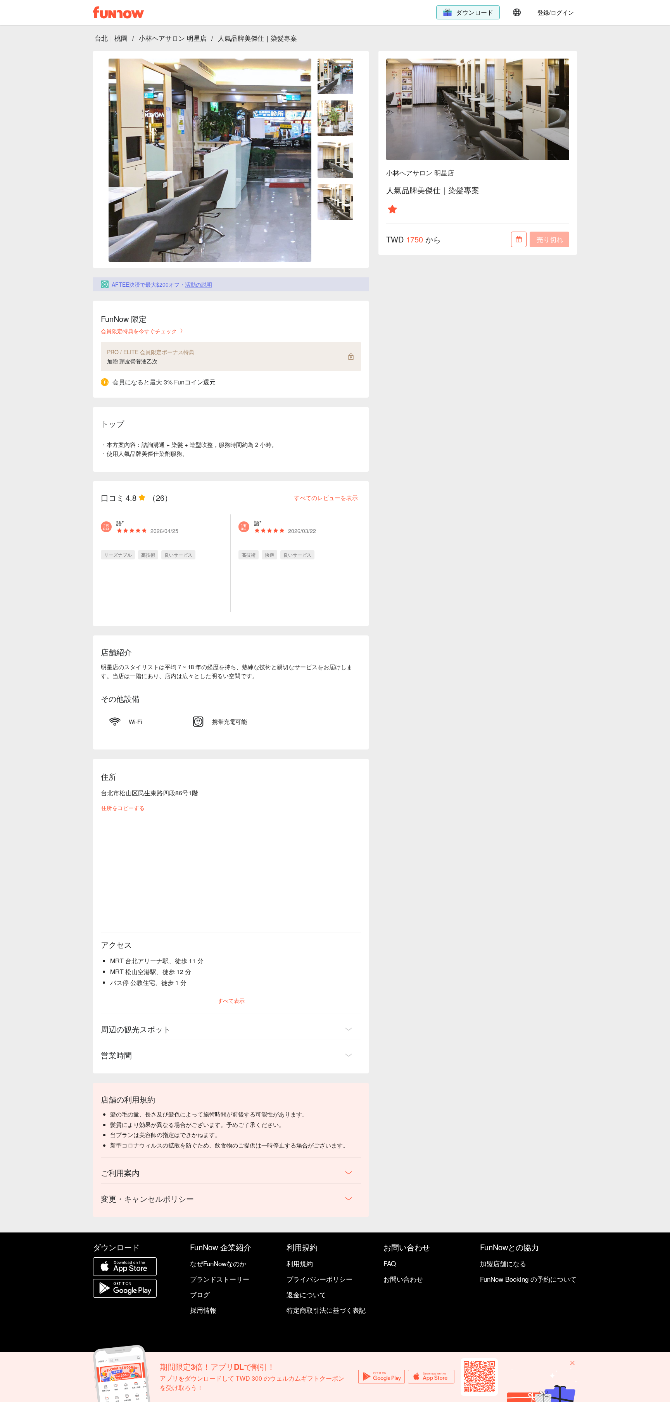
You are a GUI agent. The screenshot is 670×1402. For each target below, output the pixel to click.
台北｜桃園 (111, 38)
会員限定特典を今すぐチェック (139, 331)
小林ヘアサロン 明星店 (173, 38)
